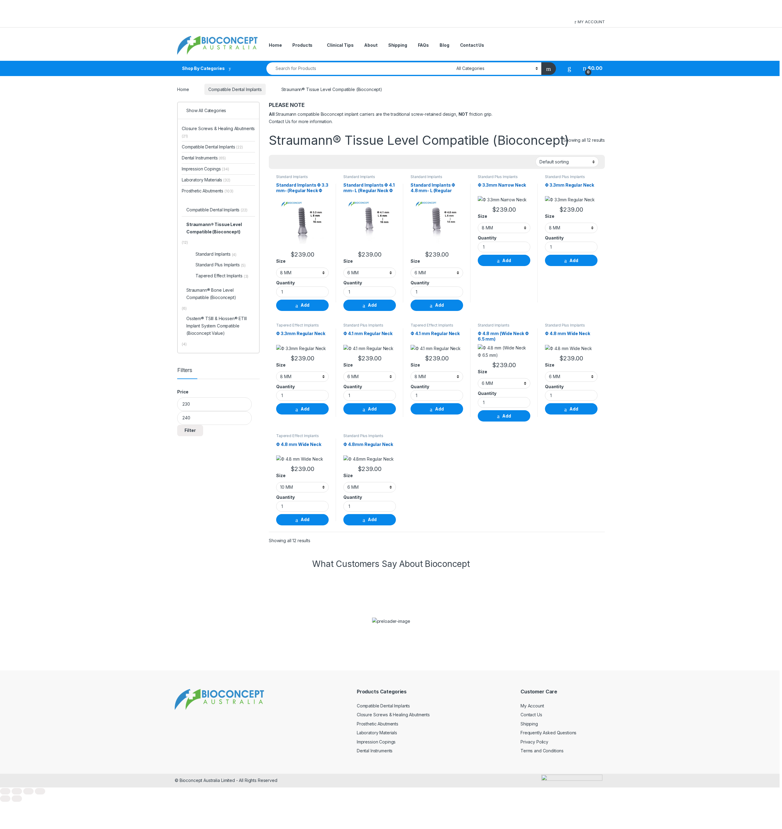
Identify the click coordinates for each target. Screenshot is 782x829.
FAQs (423, 45)
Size (280, 261)
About (370, 45)
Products (302, 45)
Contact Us (472, 45)
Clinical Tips (340, 45)
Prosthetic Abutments (207, 190)
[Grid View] (277, 162)
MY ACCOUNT (591, 21)
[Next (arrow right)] (17, 798)
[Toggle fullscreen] (17, 791)
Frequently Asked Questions (548, 732)
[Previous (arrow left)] (5, 798)
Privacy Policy (534, 741)
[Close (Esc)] (40, 791)
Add (305, 305)
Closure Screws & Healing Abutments (218, 132)
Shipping (397, 45)
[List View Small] (303, 162)
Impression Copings (205, 168)
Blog (444, 45)
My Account (532, 705)
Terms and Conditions (542, 750)
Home (275, 45)
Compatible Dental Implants (234, 89)
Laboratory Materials (206, 179)
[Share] (28, 791)
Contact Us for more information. (301, 121)
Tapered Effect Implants (297, 325)
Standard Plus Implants (498, 176)
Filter (190, 430)
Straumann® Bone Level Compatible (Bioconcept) (211, 293)
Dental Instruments (204, 157)
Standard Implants (292, 176)
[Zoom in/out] (5, 791)
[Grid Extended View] (286, 162)
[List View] (295, 162)
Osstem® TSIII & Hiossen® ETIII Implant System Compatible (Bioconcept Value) (216, 326)
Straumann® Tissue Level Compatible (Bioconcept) (214, 228)
